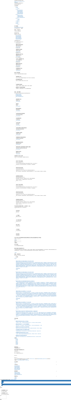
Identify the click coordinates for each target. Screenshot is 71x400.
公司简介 (18, 8)
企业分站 (18, 1)
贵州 (28, 360)
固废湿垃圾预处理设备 (20, 10)
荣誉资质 (18, 21)
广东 (24, 360)
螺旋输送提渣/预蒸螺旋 (20, 13)
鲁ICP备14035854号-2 (32, 358)
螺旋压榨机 (15, 27)
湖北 (23, 360)
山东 (22, 360)
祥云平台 (18, 359)
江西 (21, 360)
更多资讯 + (15, 258)
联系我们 (17, 23)
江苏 (17, 360)
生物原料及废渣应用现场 (20, 16)
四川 (27, 360)
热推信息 (15, 1)
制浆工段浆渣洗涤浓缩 (18, 35)
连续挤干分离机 (21, 27)
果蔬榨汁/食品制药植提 (20, 12)
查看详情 (19, 51)
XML (24, 1)
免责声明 (27, 359)
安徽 (20, 360)
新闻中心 (17, 18)
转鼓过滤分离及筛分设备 (19, 38)
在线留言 (17, 22)
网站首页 (17, 339)
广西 (25, 360)
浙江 (18, 360)
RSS (22, 1)
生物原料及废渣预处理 (20, 11)
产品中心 (17, 9)
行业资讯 (18, 19)
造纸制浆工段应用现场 (20, 15)
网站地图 (20, 1)
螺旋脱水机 (18, 27)
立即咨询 (17, 51)
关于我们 (17, 7)
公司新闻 (15, 377)
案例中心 (17, 14)
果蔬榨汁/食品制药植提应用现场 (21, 17)
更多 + (15, 319)
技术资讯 (18, 20)
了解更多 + (15, 252)
